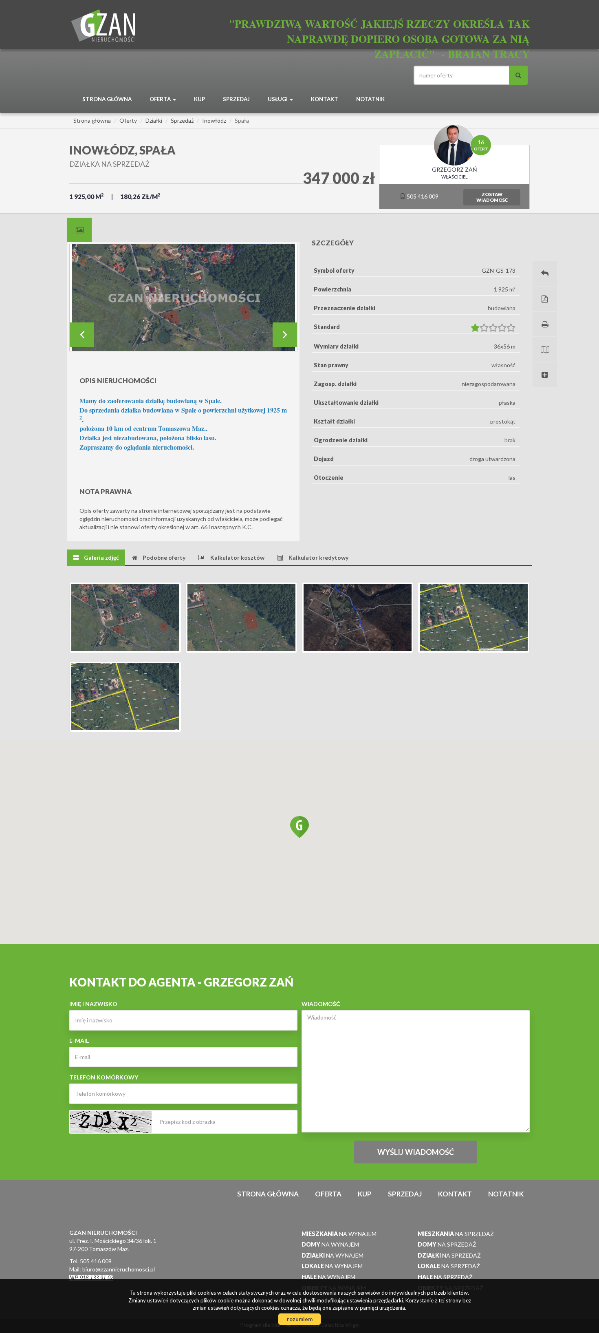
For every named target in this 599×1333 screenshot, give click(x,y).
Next (285, 334)
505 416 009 (421, 196)
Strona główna (107, 99)
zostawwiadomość (492, 197)
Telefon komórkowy (103, 1077)
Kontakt (324, 99)
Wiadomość (321, 1003)
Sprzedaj (236, 99)
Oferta (328, 1194)
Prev (82, 334)
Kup (199, 99)
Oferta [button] (161, 99)
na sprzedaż (456, 1233)
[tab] (79, 230)
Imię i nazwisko (93, 1003)
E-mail (79, 1040)
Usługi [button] (278, 99)
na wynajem (339, 1233)
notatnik (370, 99)
